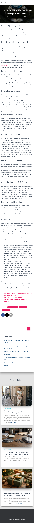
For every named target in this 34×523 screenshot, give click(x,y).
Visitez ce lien (4, 65)
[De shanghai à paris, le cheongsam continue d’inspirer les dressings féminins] (17, 395)
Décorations (23, 307)
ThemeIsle (22, 519)
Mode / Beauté (6, 309)
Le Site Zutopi (10, 512)
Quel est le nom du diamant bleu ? (13, 297)
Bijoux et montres (12, 307)
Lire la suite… (13, 422)
